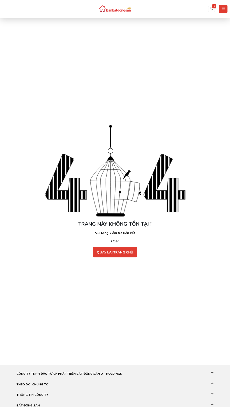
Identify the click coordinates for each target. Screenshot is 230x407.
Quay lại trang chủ (115, 252)
